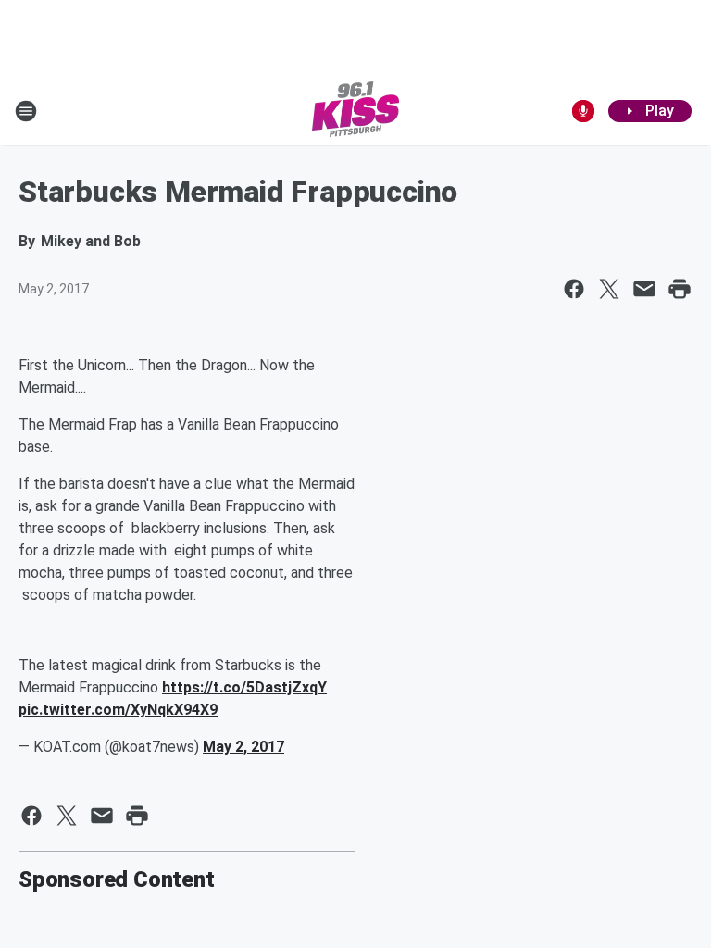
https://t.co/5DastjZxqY (244, 687)
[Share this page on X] (609, 289)
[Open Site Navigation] (26, 111)
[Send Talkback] (583, 111)
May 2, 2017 (243, 746)
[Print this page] (679, 289)
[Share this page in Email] (644, 289)
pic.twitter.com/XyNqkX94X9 (118, 709)
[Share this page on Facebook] (574, 289)
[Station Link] (355, 111)
